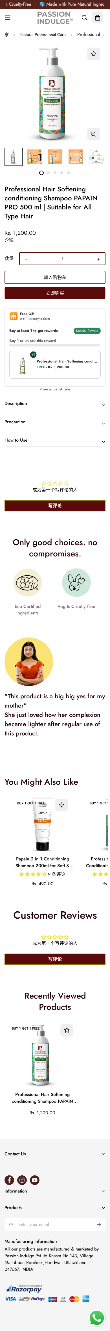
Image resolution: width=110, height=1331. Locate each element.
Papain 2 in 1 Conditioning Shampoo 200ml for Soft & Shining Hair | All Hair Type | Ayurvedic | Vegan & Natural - (42, 863)
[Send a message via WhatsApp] (97, 1318)
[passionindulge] (55, 18)
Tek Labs (64, 389)
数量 (9, 258)
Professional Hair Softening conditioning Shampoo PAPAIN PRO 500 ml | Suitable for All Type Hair (42, 1098)
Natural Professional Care (43, 35)
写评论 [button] (55, 505)
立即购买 (55, 293)
